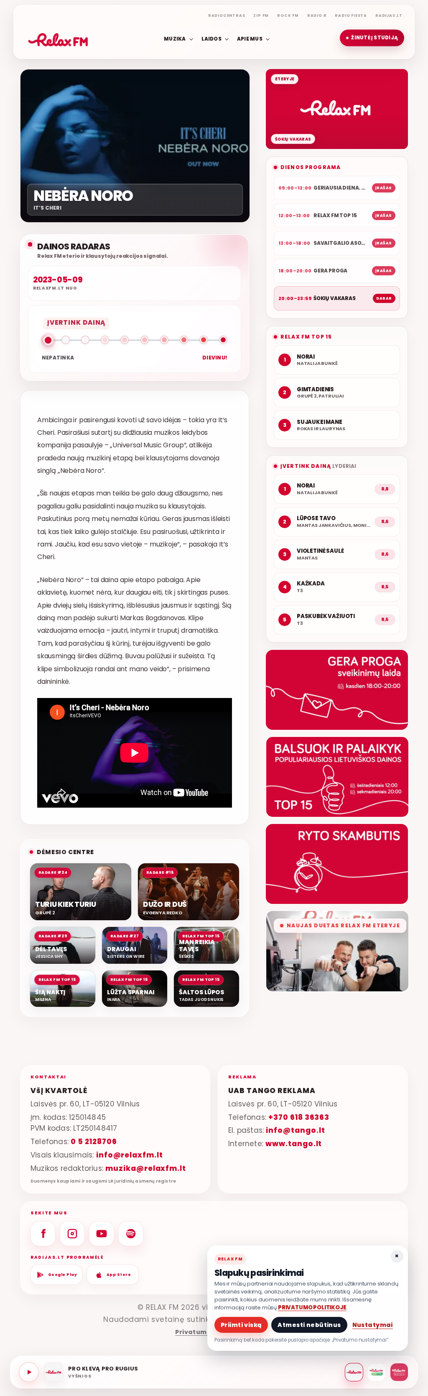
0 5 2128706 (94, 1142)
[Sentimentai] (399, 1372)
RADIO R (317, 15)
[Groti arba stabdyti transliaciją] (29, 1372)
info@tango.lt (295, 1130)
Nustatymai (372, 1325)
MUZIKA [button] (175, 38)
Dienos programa (310, 167)
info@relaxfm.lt (129, 1155)
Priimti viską (241, 1325)
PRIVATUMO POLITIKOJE (312, 1307)
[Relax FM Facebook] (43, 1233)
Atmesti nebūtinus (309, 1325)
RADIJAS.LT (389, 15)
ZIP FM (261, 15)
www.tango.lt (293, 1144)
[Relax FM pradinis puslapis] (58, 38)
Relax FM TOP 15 (306, 336)
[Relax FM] (354, 1372)
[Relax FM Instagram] (72, 1233)
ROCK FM (288, 15)
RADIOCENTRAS (226, 15)
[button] (372, 38)
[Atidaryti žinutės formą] (337, 690)
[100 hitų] (376, 1372)
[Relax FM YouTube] (101, 1233)
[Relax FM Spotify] (130, 1233)
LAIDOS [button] (211, 38)
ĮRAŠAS (383, 187)
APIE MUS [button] (249, 38)
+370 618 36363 (298, 1117)
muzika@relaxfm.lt (145, 1168)
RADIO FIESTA (351, 15)
